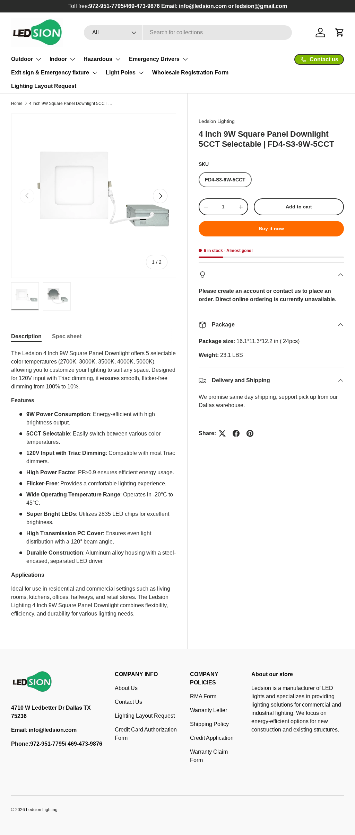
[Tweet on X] (222, 433)
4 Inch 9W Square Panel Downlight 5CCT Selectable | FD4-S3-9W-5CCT (70, 103)
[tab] (26, 336)
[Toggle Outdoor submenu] (38, 59)
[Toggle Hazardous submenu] (118, 59)
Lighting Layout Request (43, 86)
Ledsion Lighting (217, 121)
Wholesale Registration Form (190, 72)
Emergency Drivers (154, 59)
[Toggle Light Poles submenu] (141, 73)
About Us (126, 688)
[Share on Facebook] (236, 433)
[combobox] (188, 32)
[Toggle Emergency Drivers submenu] (185, 59)
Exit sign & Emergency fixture (50, 72)
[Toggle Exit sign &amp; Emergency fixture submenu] (94, 73)
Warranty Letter (208, 710)
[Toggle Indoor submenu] (72, 59)
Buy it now (271, 228)
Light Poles (121, 72)
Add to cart (299, 206)
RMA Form (203, 696)
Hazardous (98, 59)
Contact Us (128, 702)
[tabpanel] (93, 483)
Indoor (58, 59)
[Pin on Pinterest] (250, 433)
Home (17, 103)
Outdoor (22, 59)
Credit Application (212, 738)
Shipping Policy (209, 724)
